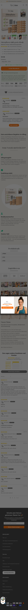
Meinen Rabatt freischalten (7, 307)
